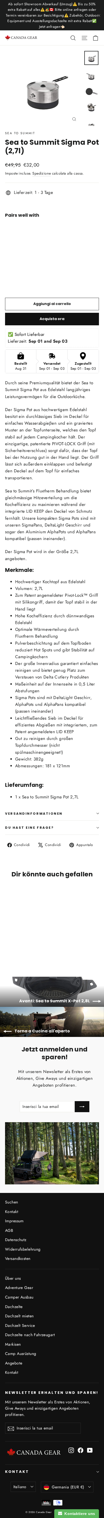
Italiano (20, 1487)
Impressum (14, 1221)
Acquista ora (52, 318)
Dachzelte (14, 1307)
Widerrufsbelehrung (23, 1249)
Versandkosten (18, 1258)
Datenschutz (16, 1240)
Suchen (11, 1202)
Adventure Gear (19, 1288)
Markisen (13, 1344)
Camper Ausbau (19, 1297)
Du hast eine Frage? (29, 827)
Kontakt (11, 1212)
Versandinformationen (34, 813)
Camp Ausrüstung (20, 1353)
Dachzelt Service (20, 1325)
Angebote (13, 1363)
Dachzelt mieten (19, 1316)
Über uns (13, 1278)
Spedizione (41, 173)
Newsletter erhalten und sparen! (51, 1392)
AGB (9, 1230)
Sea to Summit (20, 133)
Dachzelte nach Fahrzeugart (30, 1335)
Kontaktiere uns (78, 1513)
